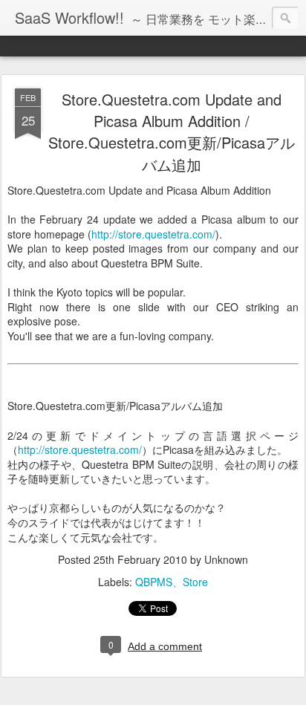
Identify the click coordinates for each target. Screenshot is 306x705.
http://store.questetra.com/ (153, 234)
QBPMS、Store (171, 581)
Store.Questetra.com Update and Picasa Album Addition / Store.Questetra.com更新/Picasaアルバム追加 (171, 131)
